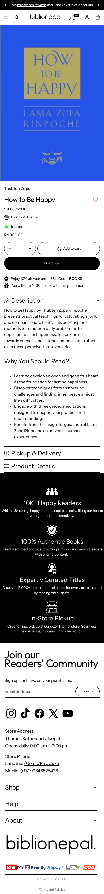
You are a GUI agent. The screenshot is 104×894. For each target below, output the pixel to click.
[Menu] (6, 17)
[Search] (16, 17)
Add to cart (72, 248)
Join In (88, 691)
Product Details (33, 466)
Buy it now (52, 263)
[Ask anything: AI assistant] (74, 17)
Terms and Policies (52, 889)
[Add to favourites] (95, 199)
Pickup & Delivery (36, 453)
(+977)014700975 (41, 763)
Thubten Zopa (17, 188)
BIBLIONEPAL (57, 879)
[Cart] (97, 17)
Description (27, 300)
